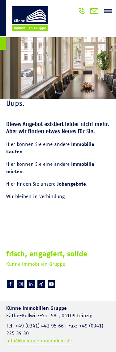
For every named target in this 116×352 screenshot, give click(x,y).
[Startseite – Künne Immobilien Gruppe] (24, 26)
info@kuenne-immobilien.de (39, 340)
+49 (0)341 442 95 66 (81, 11)
